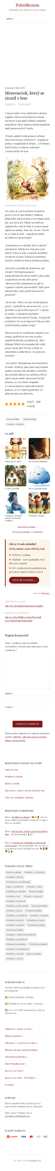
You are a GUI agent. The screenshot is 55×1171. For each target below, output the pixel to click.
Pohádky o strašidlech (16, 915)
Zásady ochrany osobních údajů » (21, 1050)
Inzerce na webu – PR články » (20, 1077)
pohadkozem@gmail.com (17, 1116)
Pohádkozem (27, 5)
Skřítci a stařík (12, 783)
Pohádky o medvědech (16, 939)
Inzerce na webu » (14, 1070)
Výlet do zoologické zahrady (19, 797)
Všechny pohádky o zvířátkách (27, 532)
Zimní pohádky (36, 891)
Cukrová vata (11, 769)
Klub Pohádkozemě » (15, 1063)
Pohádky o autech (14, 958)
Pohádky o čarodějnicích (17, 949)
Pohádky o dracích (14, 954)
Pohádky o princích (15, 925)
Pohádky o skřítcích (33, 896)
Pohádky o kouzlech (15, 901)
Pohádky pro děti (15, 88)
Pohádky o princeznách (17, 906)
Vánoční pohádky (39, 906)
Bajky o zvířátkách (14, 886)
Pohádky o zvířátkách (15, 424)
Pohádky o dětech (14, 877)
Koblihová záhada (14, 776)
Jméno (9, 693)
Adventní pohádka (14, 930)
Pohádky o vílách (34, 886)
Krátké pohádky (30, 419)
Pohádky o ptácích (14, 920)
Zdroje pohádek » (14, 1036)
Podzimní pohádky (36, 925)
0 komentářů (24, 104)
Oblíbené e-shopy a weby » (18, 1029)
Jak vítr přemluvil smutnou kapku (24, 605)
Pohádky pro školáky (16, 891)
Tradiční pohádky (34, 910)
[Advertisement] (27, 51)
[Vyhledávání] (47, 18)
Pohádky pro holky (35, 920)
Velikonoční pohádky (16, 944)
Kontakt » (10, 1084)
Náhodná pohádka (26, 527)
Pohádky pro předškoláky (18, 882)
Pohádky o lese (13, 896)
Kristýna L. (45, 593)
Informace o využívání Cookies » (21, 1043)
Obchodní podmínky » (16, 1056)
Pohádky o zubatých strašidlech (21, 934)
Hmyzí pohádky (13, 419)
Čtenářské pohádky (38, 944)
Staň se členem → (24, 580)
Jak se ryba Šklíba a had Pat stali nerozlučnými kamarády (23, 619)
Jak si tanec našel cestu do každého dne (25, 790)
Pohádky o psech (14, 910)
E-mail (9, 707)
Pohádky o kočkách (39, 915)
